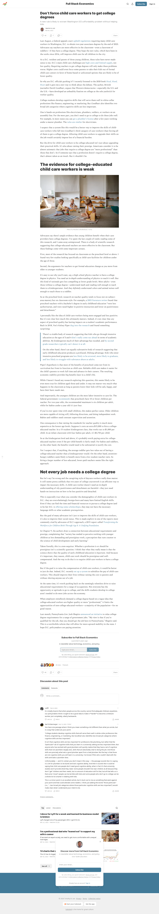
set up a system (81, 571)
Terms (85, 899)
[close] (100, 841)
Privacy (78, 899)
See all (44, 866)
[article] (79, 819)
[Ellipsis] (118, 708)
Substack (69, 909)
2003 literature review (97, 300)
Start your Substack (73, 904)
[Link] (37, 166)
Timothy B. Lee (50, 28)
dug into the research (80, 325)
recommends (64, 399)
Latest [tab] (48, 808)
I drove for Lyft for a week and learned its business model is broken (69, 815)
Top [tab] (42, 808)
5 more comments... (47, 797)
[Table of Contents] (2, 457)
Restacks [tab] (54, 688)
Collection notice (94, 899)
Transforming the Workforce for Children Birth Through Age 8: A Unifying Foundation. (79, 524)
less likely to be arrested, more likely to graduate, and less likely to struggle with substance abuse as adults (80, 358)
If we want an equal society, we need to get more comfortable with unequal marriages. (68, 838)
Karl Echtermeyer (51, 724)
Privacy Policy (96, 877)
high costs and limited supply (99, 62)
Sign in (152, 4)
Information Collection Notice (78, 877)
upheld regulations (82, 41)
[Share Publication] (132, 4)
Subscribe (141, 4)
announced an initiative (91, 614)
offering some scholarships (68, 507)
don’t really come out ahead (84, 337)
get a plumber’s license (83, 118)
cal (46, 708)
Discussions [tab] (57, 808)
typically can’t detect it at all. (72, 344)
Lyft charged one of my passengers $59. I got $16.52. (60, 820)
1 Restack (65, 665)
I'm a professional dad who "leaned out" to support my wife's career (67, 833)
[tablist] (49, 688)
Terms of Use (90, 875)
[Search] (127, 4)
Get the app (90, 904)
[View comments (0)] (61, 825)
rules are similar (74, 122)
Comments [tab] (45, 688)
